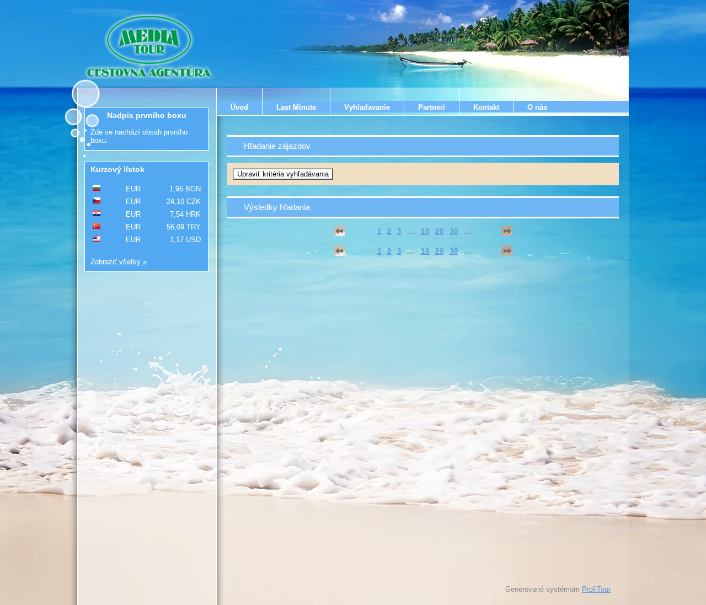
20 (439, 231)
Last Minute (296, 107)
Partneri (431, 107)
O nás (537, 107)
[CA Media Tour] (151, 47)
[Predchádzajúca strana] (339, 231)
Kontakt (486, 107)
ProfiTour (596, 589)
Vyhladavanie (367, 107)
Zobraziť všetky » (118, 262)
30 (454, 231)
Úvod (239, 107)
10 (425, 231)
